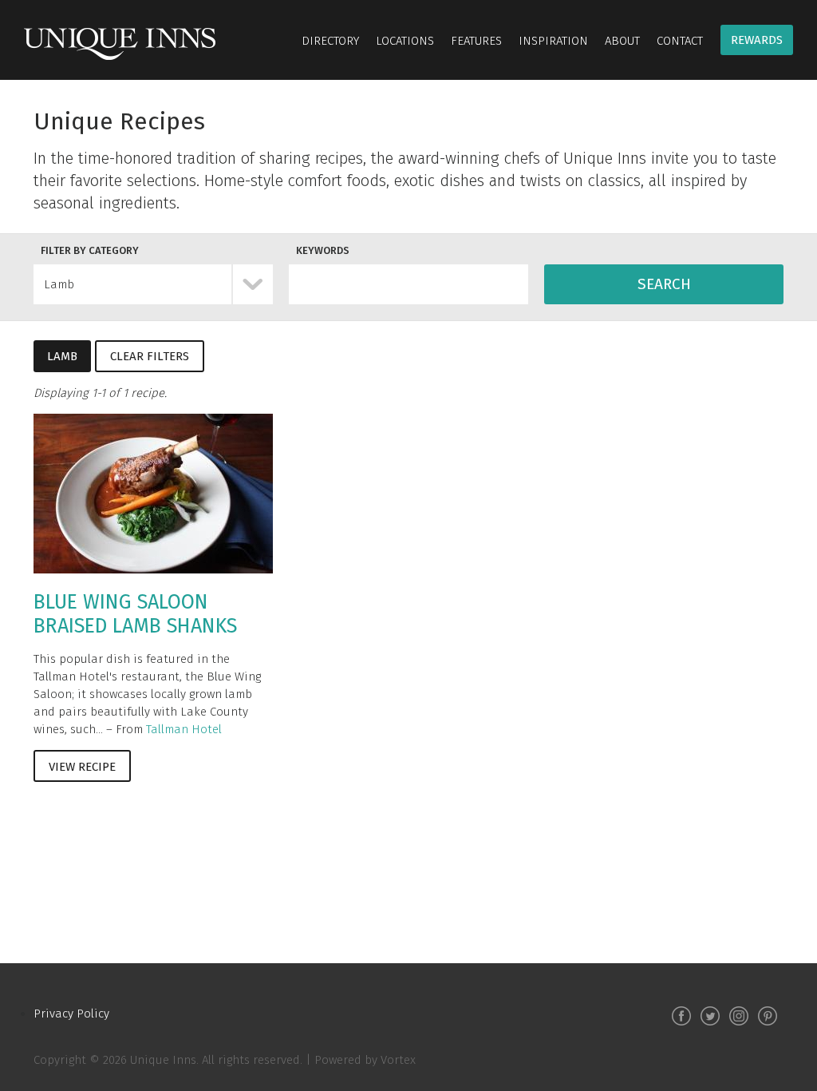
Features (476, 41)
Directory (330, 41)
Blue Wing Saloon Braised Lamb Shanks (135, 614)
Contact (680, 41)
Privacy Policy (71, 1013)
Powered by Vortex (365, 1060)
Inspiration (553, 41)
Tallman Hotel (184, 729)
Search (664, 284)
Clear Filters (149, 356)
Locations (405, 41)
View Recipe (82, 767)
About (622, 41)
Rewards (757, 40)
